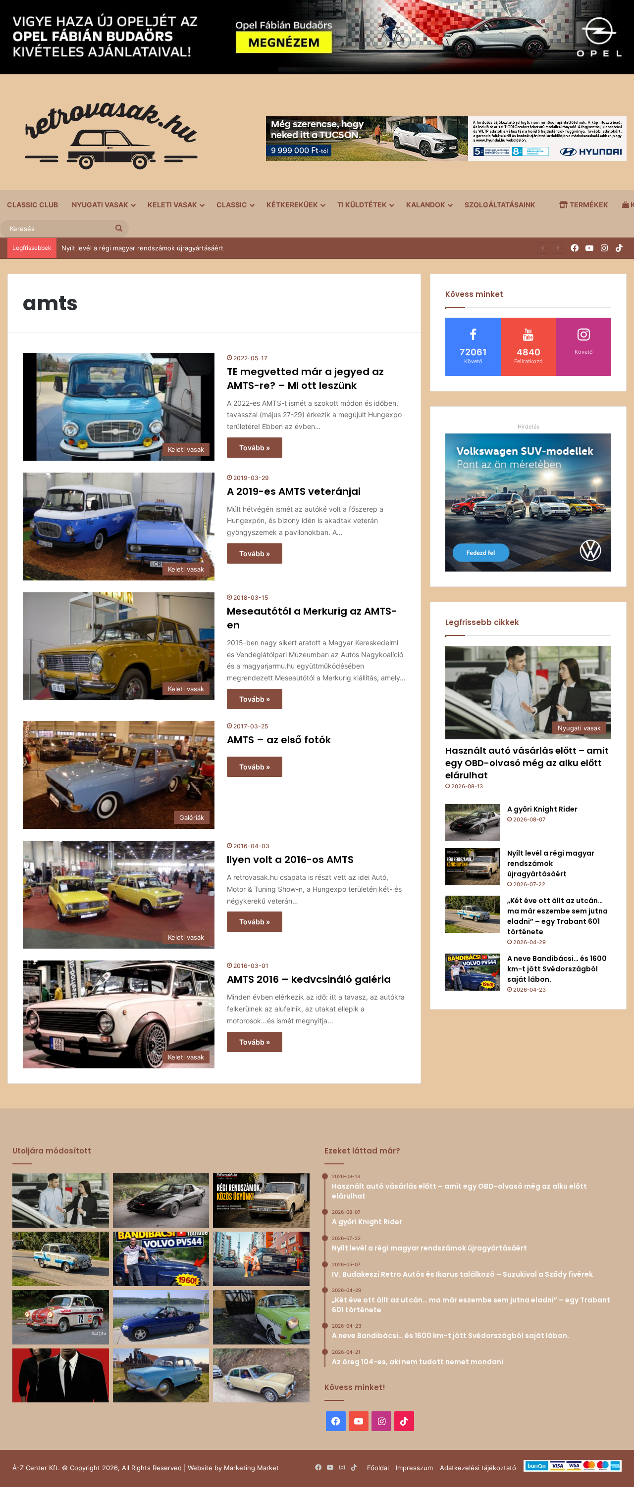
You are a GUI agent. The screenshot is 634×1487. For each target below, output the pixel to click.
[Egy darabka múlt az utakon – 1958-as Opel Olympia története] (261, 1317)
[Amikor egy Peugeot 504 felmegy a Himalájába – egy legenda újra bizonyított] (261, 1375)
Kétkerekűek (292, 204)
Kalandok (425, 204)
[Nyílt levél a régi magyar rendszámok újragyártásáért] (472, 866)
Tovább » (254, 447)
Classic (231, 204)
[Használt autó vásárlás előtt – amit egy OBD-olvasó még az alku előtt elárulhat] (60, 1200)
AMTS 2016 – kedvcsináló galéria (309, 979)
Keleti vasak (172, 204)
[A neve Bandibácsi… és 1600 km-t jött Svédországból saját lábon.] (472, 972)
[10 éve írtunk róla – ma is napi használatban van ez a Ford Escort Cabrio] (161, 1317)
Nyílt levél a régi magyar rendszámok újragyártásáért (550, 863)
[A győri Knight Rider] (472, 822)
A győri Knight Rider (542, 809)
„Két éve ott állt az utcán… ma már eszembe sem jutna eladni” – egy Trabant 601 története (557, 916)
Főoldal (378, 1468)
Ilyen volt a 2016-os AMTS (290, 859)
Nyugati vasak (100, 204)
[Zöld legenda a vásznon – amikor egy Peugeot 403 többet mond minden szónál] (60, 1375)
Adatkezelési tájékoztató (478, 1468)
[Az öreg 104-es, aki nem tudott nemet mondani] (261, 1259)
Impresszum (414, 1468)
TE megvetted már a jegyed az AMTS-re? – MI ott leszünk (305, 378)
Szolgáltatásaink (500, 204)
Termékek (588, 204)
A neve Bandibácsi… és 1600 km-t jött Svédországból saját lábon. (557, 969)
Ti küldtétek (362, 204)
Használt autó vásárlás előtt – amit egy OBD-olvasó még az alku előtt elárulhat (527, 762)
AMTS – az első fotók (279, 740)
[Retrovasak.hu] (106, 139)
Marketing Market (251, 1468)
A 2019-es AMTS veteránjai (294, 491)
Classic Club (32, 204)
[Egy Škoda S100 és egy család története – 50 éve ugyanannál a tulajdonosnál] (161, 1375)
